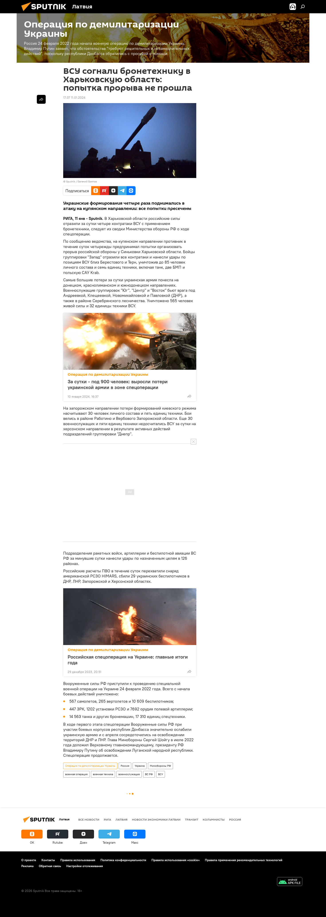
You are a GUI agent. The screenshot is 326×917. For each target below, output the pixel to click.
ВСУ (160, 774)
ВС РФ (149, 774)
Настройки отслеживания (84, 866)
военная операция (76, 774)
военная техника (103, 774)
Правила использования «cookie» (175, 860)
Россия (125, 765)
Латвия (122, 819)
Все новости (88, 819)
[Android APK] (290, 882)
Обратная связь (50, 866)
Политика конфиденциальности (123, 860)
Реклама (27, 866)
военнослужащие (129, 774)
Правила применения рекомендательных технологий (243, 860)
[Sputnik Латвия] (45, 12)
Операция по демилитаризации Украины (108, 374)
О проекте (28, 860)
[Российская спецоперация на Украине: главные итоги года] (129, 616)
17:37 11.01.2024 (74, 98)
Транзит (191, 819)
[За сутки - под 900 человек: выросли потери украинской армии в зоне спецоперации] (129, 341)
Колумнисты (214, 819)
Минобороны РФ (160, 765)
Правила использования (77, 860)
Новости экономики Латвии (156, 819)
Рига (107, 819)
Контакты (48, 860)
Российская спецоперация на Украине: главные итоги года (128, 659)
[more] (189, 396)
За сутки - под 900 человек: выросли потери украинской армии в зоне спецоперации (118, 384)
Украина (140, 765)
